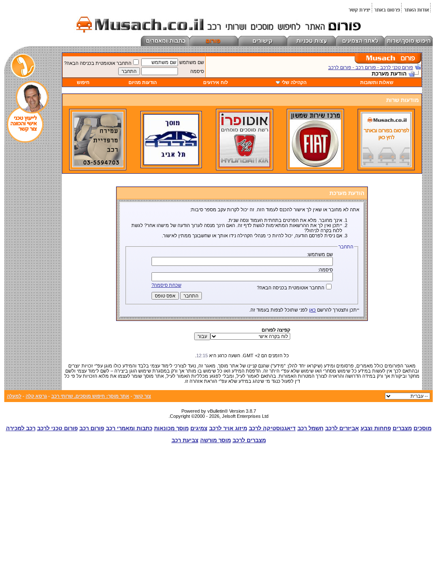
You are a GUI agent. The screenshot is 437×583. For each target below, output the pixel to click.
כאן (312, 309)
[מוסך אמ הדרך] (171, 163)
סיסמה (197, 71)
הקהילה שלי (294, 82)
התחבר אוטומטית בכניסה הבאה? (97, 63)
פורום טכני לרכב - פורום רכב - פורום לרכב (370, 67)
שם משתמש (191, 62)
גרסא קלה (36, 396)
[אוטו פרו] (244, 165)
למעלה (14, 396)
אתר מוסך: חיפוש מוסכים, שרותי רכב (90, 396)
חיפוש (83, 82)
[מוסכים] (386, 165)
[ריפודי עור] (97, 165)
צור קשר (142, 396)
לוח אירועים (215, 82)
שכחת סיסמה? (166, 285)
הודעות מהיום (142, 82)
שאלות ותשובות (376, 82)
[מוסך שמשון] (315, 165)
